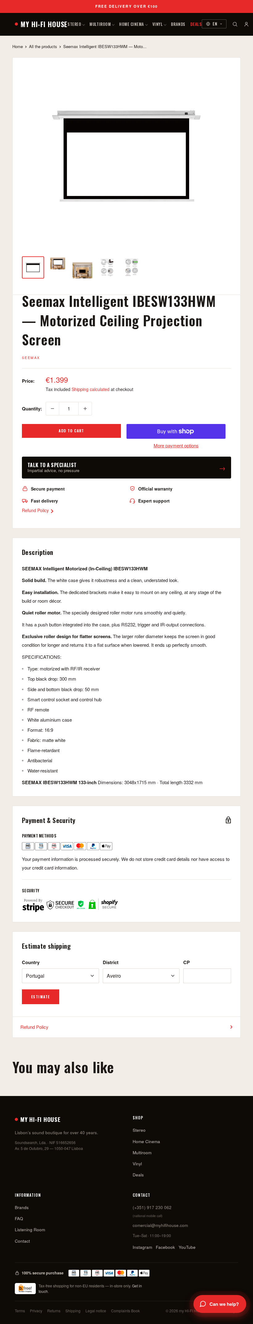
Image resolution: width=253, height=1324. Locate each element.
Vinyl (157, 24)
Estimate (40, 996)
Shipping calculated (91, 389)
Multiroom (100, 24)
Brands (178, 24)
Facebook (165, 1247)
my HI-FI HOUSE (44, 24)
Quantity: (32, 408)
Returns (53, 1310)
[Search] (235, 24)
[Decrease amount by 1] (52, 408)
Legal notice (95, 1310)
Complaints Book (125, 1310)
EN (215, 24)
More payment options (176, 445)
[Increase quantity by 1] (85, 408)
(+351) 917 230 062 (152, 1207)
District (110, 962)
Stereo (74, 24)
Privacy (36, 1310)
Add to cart (71, 430)
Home (17, 46)
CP (186, 962)
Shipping (73, 1310)
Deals (196, 24)
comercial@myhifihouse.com (160, 1225)
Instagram (142, 1247)
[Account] (246, 24)
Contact (22, 1241)
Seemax (31, 357)
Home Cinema (131, 24)
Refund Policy (36, 510)
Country (30, 962)
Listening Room (30, 1229)
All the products (43, 46)
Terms (20, 1310)
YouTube (187, 1247)
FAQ (19, 1218)
